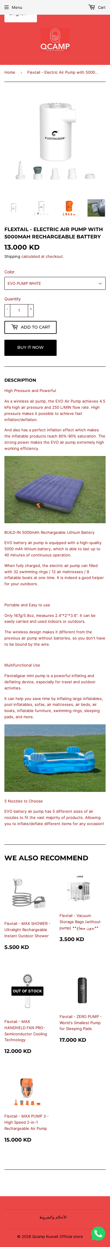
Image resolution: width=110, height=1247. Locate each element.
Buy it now (30, 347)
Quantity (12, 298)
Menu (17, 7)
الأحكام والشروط (53, 1217)
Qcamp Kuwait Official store (57, 1236)
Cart (101, 7)
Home (9, 72)
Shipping (12, 256)
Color (9, 271)
